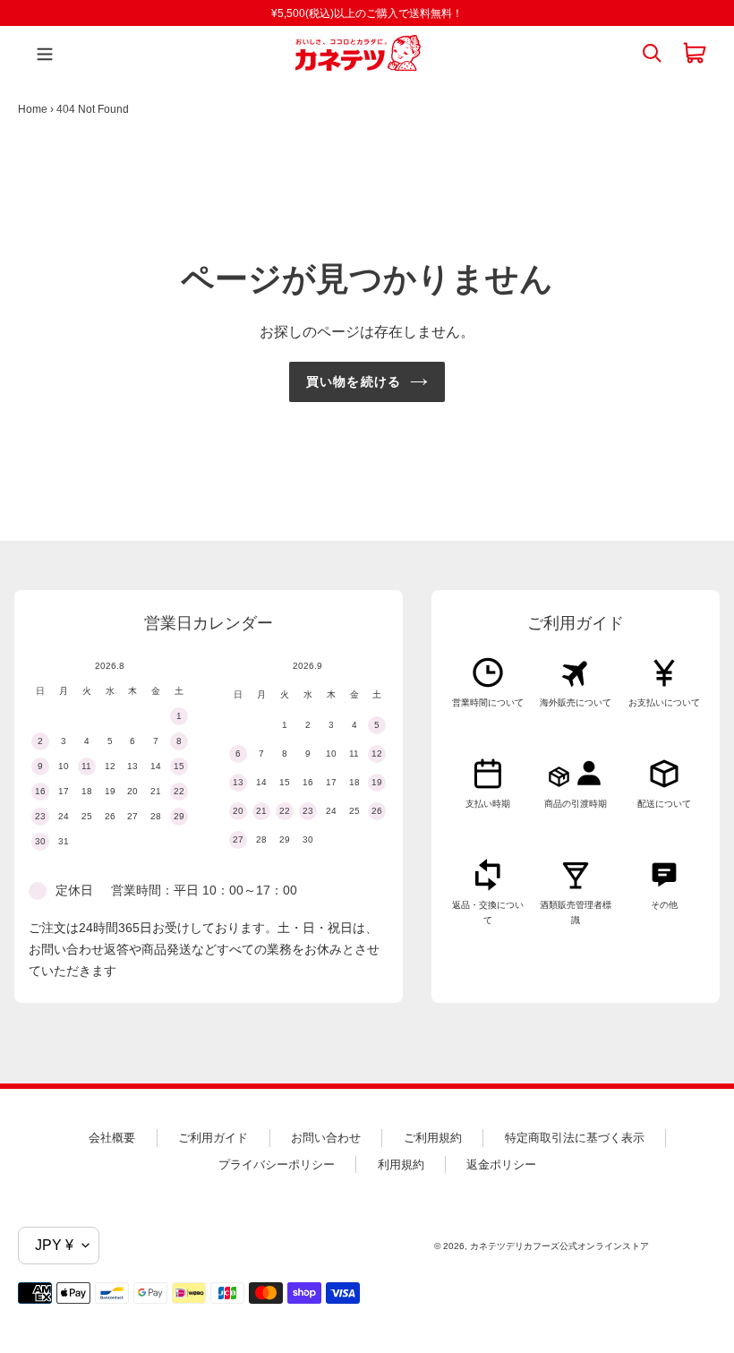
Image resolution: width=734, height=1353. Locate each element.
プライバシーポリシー (276, 1164)
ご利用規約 (433, 1137)
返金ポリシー (501, 1164)
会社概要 (112, 1137)
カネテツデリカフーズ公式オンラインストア (559, 1246)
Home (32, 109)
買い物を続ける (353, 381)
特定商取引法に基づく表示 (574, 1137)
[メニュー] (40, 53)
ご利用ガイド (213, 1137)
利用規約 (401, 1164)
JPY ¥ (54, 1245)
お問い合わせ (326, 1137)
